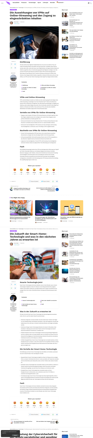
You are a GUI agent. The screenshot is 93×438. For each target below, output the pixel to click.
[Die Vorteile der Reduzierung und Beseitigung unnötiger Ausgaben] (65, 236)
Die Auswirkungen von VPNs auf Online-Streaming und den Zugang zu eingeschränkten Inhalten (13, 306)
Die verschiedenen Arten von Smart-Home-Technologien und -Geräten (76, 14)
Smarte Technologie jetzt (29, 300)
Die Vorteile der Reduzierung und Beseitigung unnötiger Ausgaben (76, 235)
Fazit (24, 91)
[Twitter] (16, 23)
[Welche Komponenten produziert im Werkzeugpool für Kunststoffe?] (21, 208)
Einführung (25, 85)
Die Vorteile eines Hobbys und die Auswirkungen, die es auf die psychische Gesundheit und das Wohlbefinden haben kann (76, 244)
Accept (15, 435)
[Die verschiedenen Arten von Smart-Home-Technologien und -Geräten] (65, 14)
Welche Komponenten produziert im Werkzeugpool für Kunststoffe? (20, 218)
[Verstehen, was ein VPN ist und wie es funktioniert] (71, 208)
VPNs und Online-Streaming (48, 85)
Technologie (13, 9)
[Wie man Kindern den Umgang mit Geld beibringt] (65, 31)
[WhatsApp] (17, 23)
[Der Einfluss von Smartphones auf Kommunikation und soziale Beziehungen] (65, 47)
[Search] (91, 3)
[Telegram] (18, 23)
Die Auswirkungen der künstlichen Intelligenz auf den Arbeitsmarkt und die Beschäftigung (45, 219)
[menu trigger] (3, 3)
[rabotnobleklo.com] (8, 3)
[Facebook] (14, 23)
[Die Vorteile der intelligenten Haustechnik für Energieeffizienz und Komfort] (13, 77)
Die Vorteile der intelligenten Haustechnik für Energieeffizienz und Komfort (13, 85)
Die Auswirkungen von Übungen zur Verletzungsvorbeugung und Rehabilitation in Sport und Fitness (75, 22)
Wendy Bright (39, 222)
